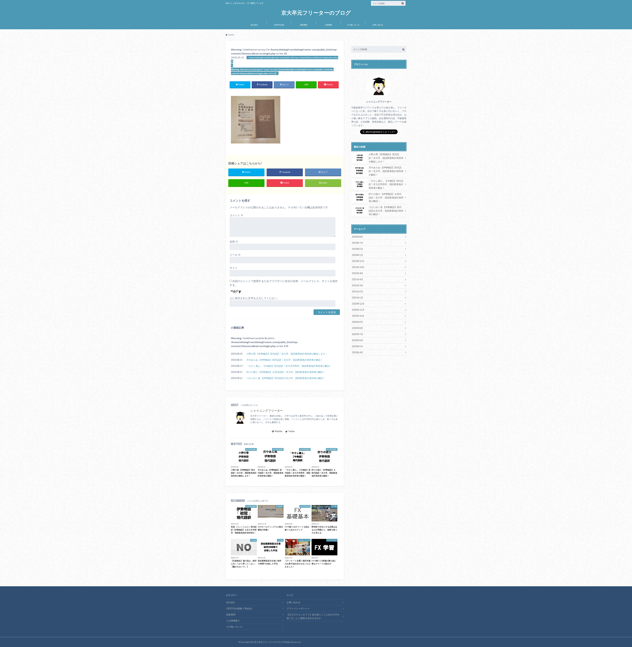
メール (235, 254)
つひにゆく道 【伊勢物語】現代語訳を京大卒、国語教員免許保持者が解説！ (285, 378)
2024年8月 (357, 236)
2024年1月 (357, 255)
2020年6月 (357, 340)
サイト (233, 267)
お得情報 (328, 25)
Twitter (291, 431)
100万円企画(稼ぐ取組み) (239, 608)
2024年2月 (357, 248)
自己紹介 (254, 25)
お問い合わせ (377, 25)
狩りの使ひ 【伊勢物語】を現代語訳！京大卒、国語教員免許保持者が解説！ (285, 372)
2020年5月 (357, 346)
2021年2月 (357, 291)
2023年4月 (357, 273)
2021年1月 (357, 297)
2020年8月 (357, 328)
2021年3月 (357, 285)
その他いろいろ (353, 25)
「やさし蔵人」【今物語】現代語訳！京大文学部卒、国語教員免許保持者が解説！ (289, 365)
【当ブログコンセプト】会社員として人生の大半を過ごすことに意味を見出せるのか (313, 616)
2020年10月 (358, 315)
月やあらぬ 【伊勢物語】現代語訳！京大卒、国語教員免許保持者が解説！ (284, 359)
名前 (234, 241)
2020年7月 (357, 334)
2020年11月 (358, 309)
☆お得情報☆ (233, 620)
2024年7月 (357, 242)
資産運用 (303, 25)
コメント (236, 215)
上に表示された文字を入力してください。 (255, 298)
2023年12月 (358, 261)
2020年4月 (357, 352)
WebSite (278, 431)
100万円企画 (279, 25)
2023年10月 (358, 267)
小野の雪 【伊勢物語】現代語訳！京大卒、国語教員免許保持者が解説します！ (287, 353)
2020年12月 (358, 303)
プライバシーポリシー (298, 608)
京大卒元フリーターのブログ (316, 13)
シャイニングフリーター (266, 410)
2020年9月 (357, 322)
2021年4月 (357, 279)
